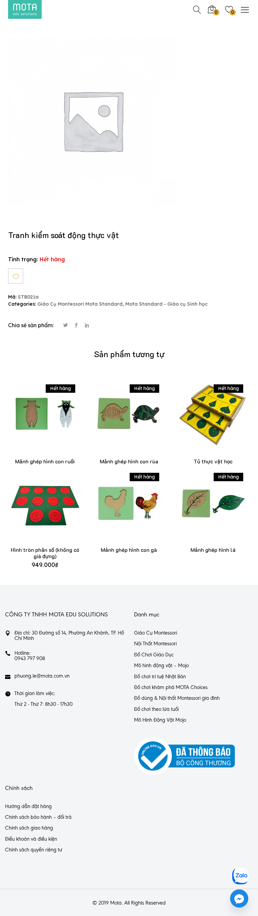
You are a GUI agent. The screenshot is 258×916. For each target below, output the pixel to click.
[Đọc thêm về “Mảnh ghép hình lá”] (203, 510)
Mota (116, 903)
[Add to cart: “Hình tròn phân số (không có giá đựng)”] (35, 510)
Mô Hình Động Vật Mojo (160, 720)
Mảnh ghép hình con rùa (129, 461)
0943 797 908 (29, 658)
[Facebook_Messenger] (239, 898)
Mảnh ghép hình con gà (129, 549)
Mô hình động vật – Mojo (161, 666)
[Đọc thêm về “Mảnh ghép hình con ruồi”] (35, 421)
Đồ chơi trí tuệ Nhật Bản (160, 677)
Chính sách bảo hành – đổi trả (38, 817)
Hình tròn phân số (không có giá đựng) (45, 553)
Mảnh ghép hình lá (212, 549)
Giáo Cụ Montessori (155, 633)
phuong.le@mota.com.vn (42, 676)
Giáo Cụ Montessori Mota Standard (80, 304)
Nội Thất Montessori (155, 644)
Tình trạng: (23, 259)
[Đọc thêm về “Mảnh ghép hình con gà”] (119, 510)
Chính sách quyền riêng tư (33, 850)
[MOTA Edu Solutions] (25, 9)
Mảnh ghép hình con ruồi (45, 461)
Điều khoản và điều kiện (31, 839)
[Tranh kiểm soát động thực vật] (65, 325)
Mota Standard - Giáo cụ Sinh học (166, 304)
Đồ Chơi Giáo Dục (154, 655)
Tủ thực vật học (213, 461)
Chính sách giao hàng (29, 828)
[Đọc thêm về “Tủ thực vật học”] (203, 421)
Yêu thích (15, 275)
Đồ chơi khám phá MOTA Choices (171, 687)
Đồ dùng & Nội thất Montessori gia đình (177, 698)
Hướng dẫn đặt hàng (28, 806)
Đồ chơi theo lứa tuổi (156, 709)
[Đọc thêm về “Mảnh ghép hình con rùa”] (119, 421)
